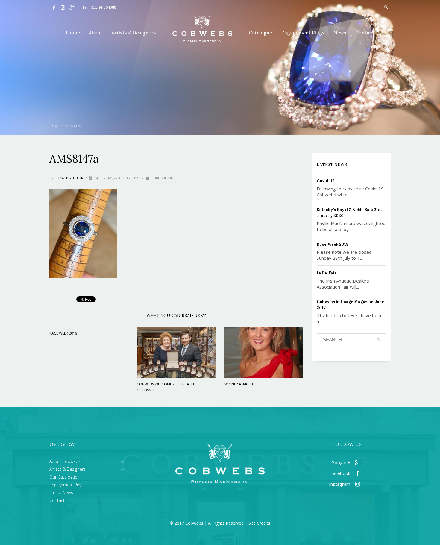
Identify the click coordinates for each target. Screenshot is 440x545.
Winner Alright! (239, 384)
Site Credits (259, 523)
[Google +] (71, 7)
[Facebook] (53, 7)
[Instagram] (62, 7)
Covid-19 (326, 180)
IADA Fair (326, 273)
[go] (378, 340)
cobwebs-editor (69, 178)
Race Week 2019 (63, 333)
